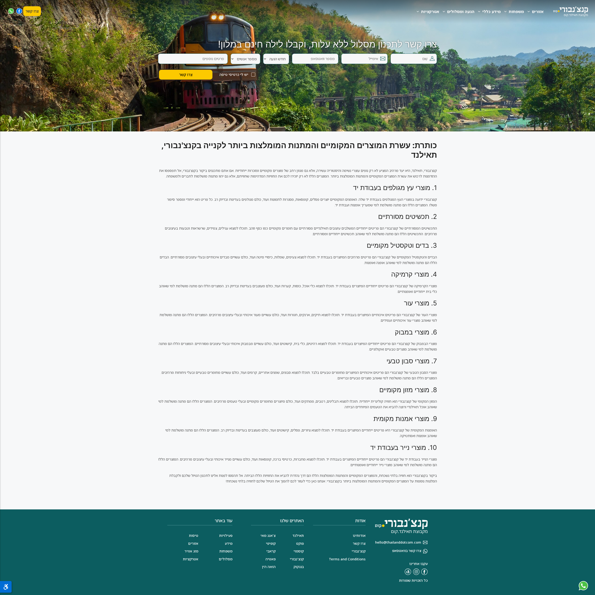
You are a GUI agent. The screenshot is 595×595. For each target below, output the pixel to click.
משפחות (516, 11)
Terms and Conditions (347, 559)
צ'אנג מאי (268, 535)
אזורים (537, 11)
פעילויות (225, 535)
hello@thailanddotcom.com (398, 542)
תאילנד (298, 535)
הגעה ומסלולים (460, 11)
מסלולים (225, 559)
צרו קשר (32, 11)
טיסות (193, 535)
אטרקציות (430, 11)
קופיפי (271, 543)
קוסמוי (299, 551)
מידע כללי (491, 11)
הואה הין (269, 566)
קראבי (271, 551)
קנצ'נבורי (297, 559)
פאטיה (270, 559)
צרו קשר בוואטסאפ (406, 550)
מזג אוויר (191, 551)
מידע (228, 543)
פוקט (300, 543)
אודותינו (359, 535)
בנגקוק (299, 566)
